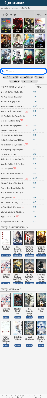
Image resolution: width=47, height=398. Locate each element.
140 (35, 116)
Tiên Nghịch (39, 77)
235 (35, 96)
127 (35, 130)
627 (35, 202)
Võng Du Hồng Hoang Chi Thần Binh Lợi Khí (13, 188)
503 (35, 111)
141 (35, 120)
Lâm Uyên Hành (6, 197)
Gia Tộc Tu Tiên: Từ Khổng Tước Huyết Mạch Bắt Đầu (13, 202)
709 (35, 207)
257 (35, 221)
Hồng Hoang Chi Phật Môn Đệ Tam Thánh (13, 193)
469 (35, 216)
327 (35, 149)
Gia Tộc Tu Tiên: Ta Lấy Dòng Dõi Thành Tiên (13, 145)
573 (35, 154)
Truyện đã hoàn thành (13, 227)
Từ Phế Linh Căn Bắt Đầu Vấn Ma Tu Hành (13, 173)
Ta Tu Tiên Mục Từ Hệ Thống (10, 121)
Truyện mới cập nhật (12, 86)
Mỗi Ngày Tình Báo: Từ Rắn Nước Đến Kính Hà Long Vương (13, 135)
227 (35, 140)
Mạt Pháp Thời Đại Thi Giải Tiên (11, 97)
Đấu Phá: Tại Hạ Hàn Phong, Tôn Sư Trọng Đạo (13, 116)
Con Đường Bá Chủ (10, 77)
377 (35, 159)
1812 (35, 144)
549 (35, 163)
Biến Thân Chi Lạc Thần (9, 130)
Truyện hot (7, 14)
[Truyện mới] (25, 88)
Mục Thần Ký (15, 81)
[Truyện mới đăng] (20, 291)
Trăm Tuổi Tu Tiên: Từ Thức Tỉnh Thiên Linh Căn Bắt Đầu (13, 111)
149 (35, 125)
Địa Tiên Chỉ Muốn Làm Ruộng (11, 207)
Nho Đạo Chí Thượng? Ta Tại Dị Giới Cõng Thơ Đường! (13, 101)
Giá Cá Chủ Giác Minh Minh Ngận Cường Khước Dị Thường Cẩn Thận (13, 178)
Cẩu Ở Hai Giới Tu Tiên (8, 154)
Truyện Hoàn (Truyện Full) (14, 396)
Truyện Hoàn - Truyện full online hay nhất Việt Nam (14, 3)
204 (35, 197)
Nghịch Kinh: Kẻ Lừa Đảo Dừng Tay (12, 159)
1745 (35, 101)
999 (35, 173)
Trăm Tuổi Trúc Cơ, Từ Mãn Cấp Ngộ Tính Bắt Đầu (13, 212)
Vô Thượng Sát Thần (29, 81)
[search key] (23, 71)
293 (35, 135)
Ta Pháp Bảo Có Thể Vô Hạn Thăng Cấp (13, 221)
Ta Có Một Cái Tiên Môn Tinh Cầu (12, 92)
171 (35, 192)
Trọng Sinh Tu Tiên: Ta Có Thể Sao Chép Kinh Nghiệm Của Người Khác (13, 164)
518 (35, 168)
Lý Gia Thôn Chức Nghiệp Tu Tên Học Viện (13, 125)
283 (35, 211)
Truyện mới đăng (10, 289)
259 (35, 183)
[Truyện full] (27, 229)
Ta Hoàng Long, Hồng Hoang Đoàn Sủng (13, 149)
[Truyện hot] (14, 16)
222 (35, 92)
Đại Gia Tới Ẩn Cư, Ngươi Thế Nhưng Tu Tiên (13, 140)
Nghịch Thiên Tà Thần (8, 216)
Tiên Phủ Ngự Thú (7, 169)
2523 (35, 178)
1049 (35, 106)
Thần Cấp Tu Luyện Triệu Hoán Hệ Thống (13, 183)
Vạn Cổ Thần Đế (26, 77)
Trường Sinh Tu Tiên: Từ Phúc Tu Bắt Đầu (13, 106)
